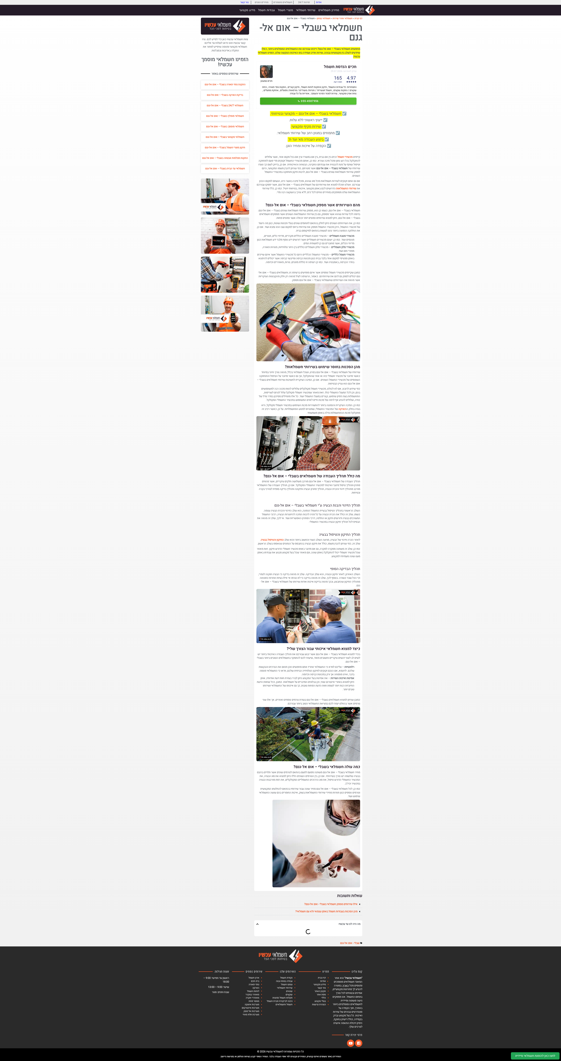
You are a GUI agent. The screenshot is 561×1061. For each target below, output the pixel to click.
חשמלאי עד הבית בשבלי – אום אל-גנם (225, 168)
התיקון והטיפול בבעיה (272, 540)
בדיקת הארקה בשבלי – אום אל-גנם (225, 95)
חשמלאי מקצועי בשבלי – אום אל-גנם (225, 137)
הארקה (342, 409)
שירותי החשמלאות (346, 188)
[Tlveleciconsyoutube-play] (350, 1043)
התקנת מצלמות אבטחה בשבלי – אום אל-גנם (225, 158)
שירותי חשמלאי (305, 10)
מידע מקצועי (247, 10)
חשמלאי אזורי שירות (342, 18)
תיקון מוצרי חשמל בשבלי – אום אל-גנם (225, 147)
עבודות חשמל (266, 10)
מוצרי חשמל (285, 10)
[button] (308, 904)
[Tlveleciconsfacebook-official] (358, 1043)
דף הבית (358, 18)
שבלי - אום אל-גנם (350, 943)
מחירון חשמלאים (328, 10)
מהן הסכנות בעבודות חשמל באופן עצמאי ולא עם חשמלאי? (326, 911)
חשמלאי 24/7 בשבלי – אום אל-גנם (225, 105)
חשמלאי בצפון (323, 18)
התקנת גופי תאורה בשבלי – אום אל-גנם (225, 84)
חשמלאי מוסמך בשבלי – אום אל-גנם (225, 126)
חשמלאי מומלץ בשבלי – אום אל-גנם (225, 116)
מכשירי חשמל (345, 157)
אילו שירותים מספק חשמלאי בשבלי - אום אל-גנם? (330, 904)
